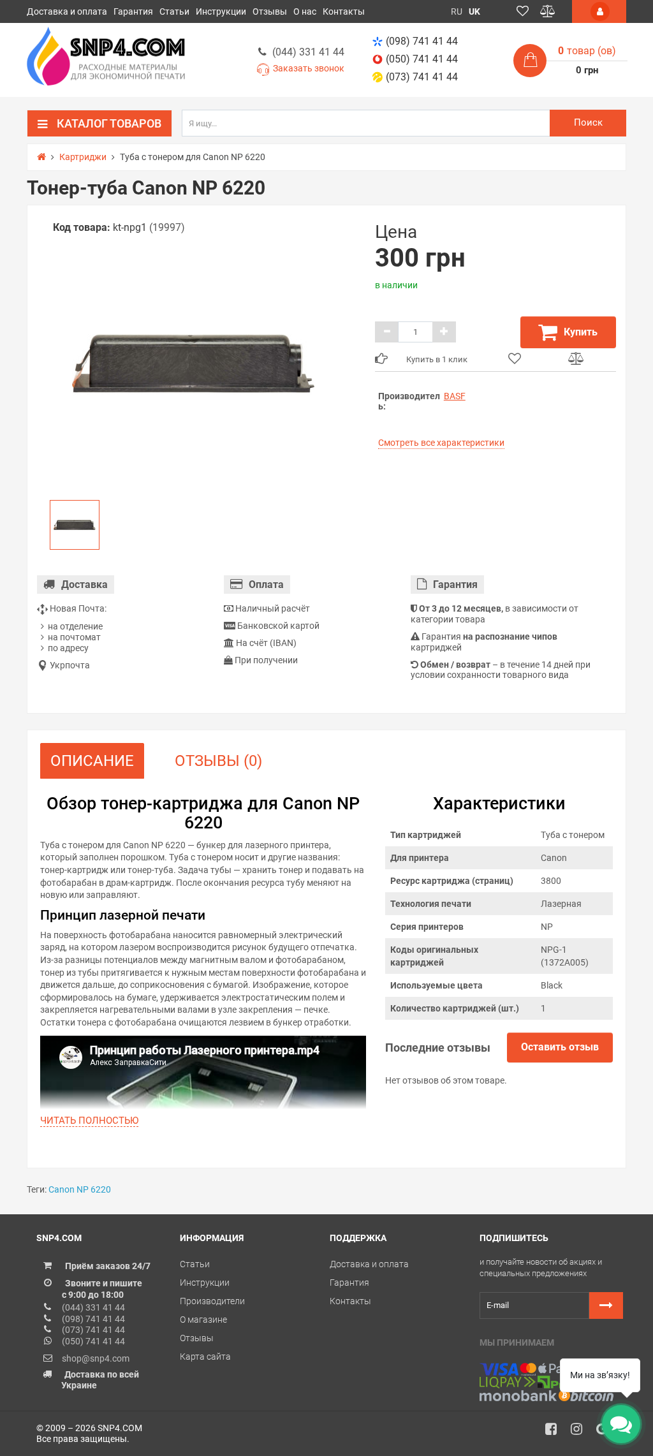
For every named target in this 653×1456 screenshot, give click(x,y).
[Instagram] (581, 1432)
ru (456, 11)
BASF (455, 396)
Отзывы (270, 11)
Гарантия (133, 11)
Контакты (344, 11)
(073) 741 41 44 (422, 77)
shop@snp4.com (95, 1358)
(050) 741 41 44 (422, 59)
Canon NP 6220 (79, 1189)
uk (474, 11)
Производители (212, 1301)
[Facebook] (555, 1432)
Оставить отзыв (560, 1047)
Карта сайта (205, 1356)
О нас (304, 11)
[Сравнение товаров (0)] (547, 11)
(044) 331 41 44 (308, 52)
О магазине (203, 1319)
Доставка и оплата (67, 11)
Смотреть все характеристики (441, 443)
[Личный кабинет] (599, 11)
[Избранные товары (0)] (523, 11)
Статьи (174, 11)
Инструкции (221, 11)
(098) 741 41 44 (422, 41)
